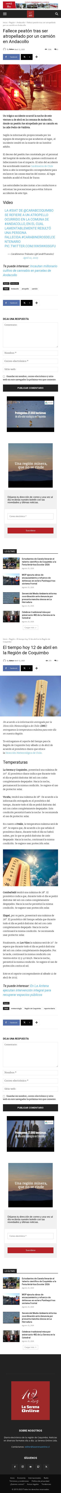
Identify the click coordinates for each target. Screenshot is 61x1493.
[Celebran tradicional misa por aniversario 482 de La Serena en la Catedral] (11, 616)
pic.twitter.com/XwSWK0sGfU (30, 246)
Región (12, 22)
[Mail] (30, 1467)
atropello (25, 289)
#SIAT (13, 210)
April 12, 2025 (30, 258)
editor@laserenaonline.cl (37, 1446)
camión (35, 289)
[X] (46, 1467)
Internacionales (34, 1478)
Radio (46, 1478)
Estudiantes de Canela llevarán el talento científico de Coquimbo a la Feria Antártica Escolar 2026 (39, 562)
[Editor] (5, 49)
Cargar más (29, 627)
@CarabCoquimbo (38, 210)
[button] (4, 14)
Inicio (5, 22)
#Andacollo (15, 224)
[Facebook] (15, 1467)
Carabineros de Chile (42, 166)
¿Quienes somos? (17, 1484)
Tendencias (46, 1484)
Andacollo (21, 22)
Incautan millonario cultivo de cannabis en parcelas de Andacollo (30, 270)
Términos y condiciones (19, 1481)
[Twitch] (38, 1467)
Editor (11, 49)
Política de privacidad (40, 1481)
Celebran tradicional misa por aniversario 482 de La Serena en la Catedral (38, 615)
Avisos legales (33, 1484)
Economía (21, 1478)
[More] (36, 57)
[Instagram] (23, 1467)
